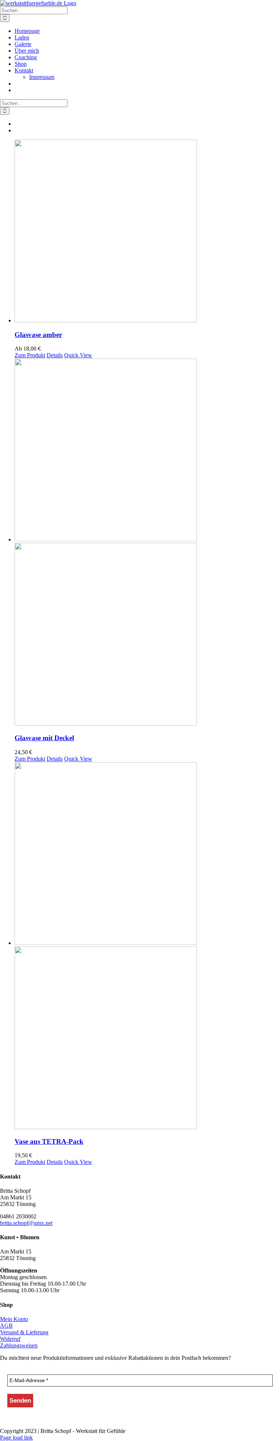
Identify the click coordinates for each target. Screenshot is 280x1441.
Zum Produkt (30, 355)
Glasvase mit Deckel (44, 738)
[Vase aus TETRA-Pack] (147, 946)
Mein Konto (14, 1319)
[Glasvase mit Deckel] (147, 543)
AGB (6, 1326)
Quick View (78, 355)
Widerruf (10, 1339)
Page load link (16, 1437)
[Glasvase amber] (147, 232)
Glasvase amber (38, 334)
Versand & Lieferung (24, 1332)
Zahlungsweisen (19, 1345)
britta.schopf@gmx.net (26, 1223)
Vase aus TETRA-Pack (49, 1141)
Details (55, 355)
